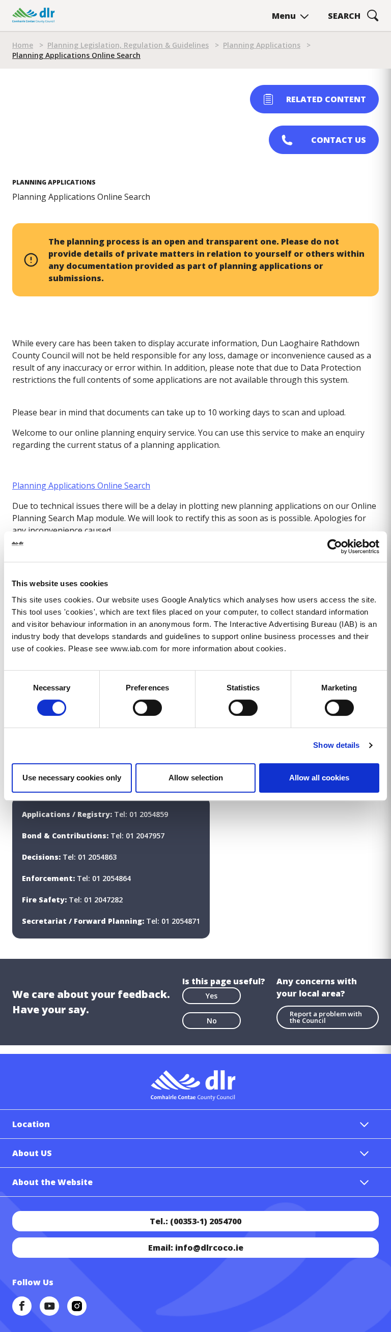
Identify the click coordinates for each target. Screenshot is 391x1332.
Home (22, 45)
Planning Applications (261, 45)
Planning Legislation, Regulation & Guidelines (128, 45)
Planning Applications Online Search (81, 485)
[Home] (33, 15)
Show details (336, 745)
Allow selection (196, 777)
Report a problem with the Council (326, 1017)
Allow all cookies (319, 777)
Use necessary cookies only (71, 777)
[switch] (147, 707)
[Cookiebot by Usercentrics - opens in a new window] (334, 546)
